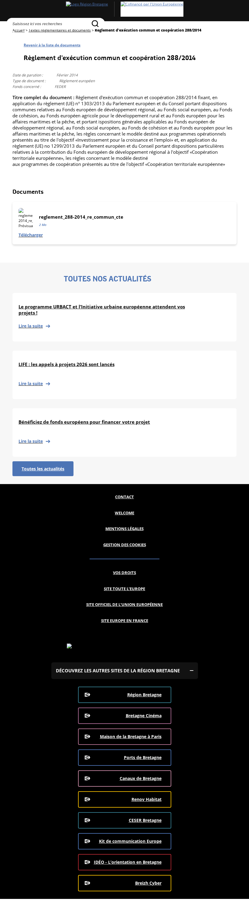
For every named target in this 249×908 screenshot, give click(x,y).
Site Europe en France (124, 620)
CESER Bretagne (145, 820)
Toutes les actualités (43, 469)
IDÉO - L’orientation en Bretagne (128, 862)
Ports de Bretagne (143, 757)
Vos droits (124, 572)
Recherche (11, 34)
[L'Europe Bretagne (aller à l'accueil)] (124, 9)
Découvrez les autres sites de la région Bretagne (118, 671)
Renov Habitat (146, 799)
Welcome (124, 513)
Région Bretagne (144, 695)
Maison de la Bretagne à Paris (131, 736)
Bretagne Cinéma (144, 715)
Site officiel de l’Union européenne (124, 604)
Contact (124, 496)
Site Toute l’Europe (124, 588)
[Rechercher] (95, 23)
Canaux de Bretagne (141, 778)
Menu (23, 34)
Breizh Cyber (148, 883)
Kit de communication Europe (130, 841)
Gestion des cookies (124, 544)
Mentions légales (124, 528)
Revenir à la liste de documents (52, 45)
